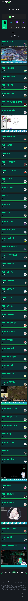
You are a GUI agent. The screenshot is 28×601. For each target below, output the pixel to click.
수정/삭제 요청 (20, 594)
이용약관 (7, 594)
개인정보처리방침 (12, 594)
